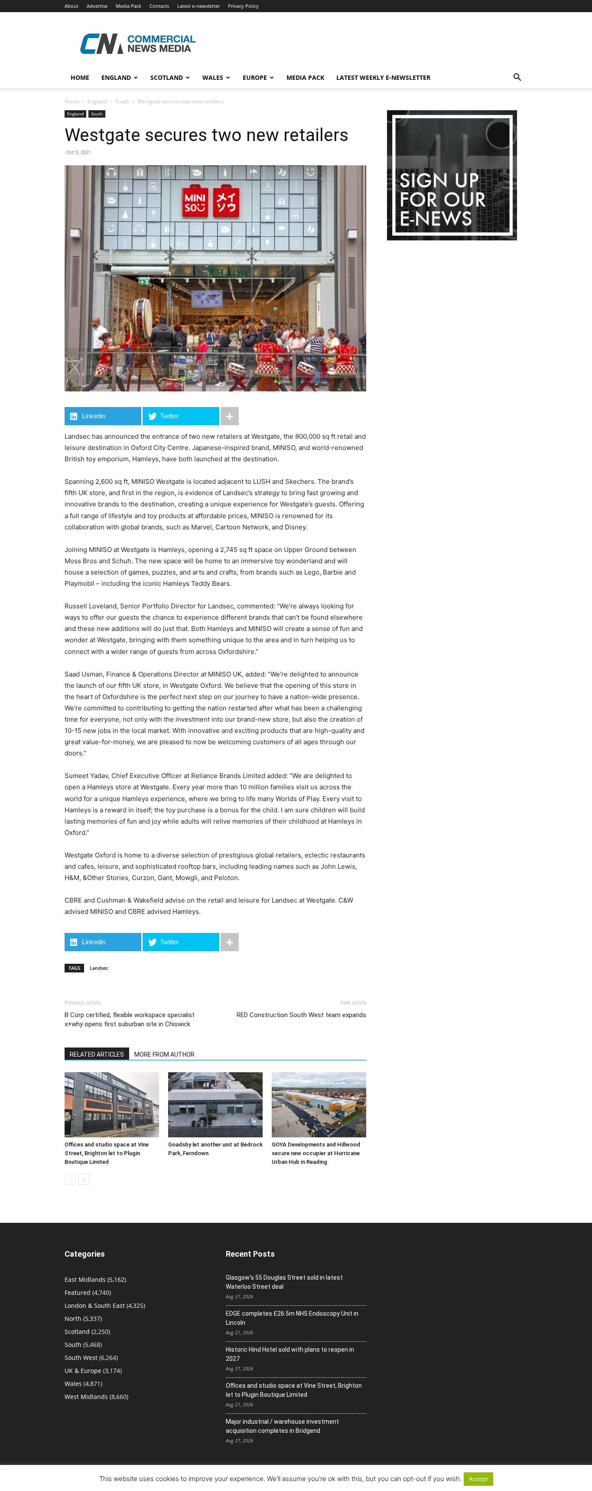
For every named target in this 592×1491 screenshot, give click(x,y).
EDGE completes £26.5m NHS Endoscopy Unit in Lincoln (292, 1318)
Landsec (99, 968)
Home (80, 77)
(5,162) (95, 1279)
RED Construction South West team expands (301, 1015)
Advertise (97, 6)
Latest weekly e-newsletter (383, 77)
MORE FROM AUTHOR (164, 1054)
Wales (212, 77)
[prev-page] (70, 1179)
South (122, 101)
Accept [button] (478, 1478)
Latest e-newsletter (198, 6)
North (73, 1318)
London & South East (95, 1305)
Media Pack (128, 6)
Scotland (166, 77)
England (97, 101)
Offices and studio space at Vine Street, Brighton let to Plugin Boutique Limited (107, 1153)
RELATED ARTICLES (97, 1054)
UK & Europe (83, 1370)
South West (81, 1357)
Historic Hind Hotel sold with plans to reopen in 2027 (290, 1354)
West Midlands (86, 1396)
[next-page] (83, 1179)
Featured (78, 1292)
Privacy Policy (243, 6)
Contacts (159, 6)
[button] (517, 78)
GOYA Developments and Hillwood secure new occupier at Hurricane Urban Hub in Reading (316, 1153)
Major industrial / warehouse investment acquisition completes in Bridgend (282, 1426)
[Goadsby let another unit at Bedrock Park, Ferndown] (215, 1104)
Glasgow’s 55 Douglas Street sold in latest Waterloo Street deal (284, 1282)
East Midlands (85, 1279)
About (71, 6)
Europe (255, 77)
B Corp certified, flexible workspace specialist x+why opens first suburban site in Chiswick (130, 1019)
